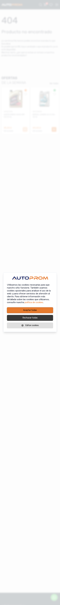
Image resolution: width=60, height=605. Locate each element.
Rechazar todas (30, 318)
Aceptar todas (30, 310)
